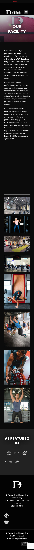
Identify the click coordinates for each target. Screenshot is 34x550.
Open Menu (26, 12)
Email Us (17, 2)
